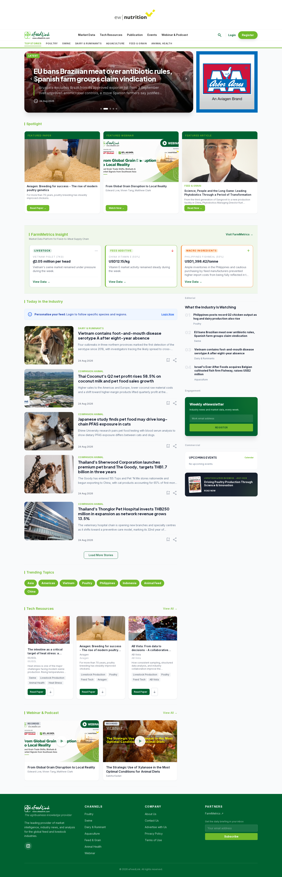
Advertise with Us (156, 827)
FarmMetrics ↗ (214, 813)
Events (152, 34)
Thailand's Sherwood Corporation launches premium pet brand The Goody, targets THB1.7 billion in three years (122, 467)
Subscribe (231, 836)
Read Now (209, 491)
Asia (30, 583)
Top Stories (32, 43)
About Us (150, 814)
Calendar (249, 457)
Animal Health (161, 43)
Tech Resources (111, 34)
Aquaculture (115, 43)
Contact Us (152, 820)
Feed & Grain (138, 43)
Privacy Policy (154, 833)
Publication (135, 34)
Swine (66, 43)
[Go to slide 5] (116, 109)
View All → (170, 608)
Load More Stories (101, 555)
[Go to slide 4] (113, 109)
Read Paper (36, 691)
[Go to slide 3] (110, 109)
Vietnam (68, 583)
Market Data (86, 34)
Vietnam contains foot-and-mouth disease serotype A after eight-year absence (119, 335)
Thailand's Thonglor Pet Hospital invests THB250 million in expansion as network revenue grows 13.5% (123, 513)
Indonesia (129, 583)
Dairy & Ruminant (95, 827)
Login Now (167, 314)
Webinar (90, 853)
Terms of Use (153, 840)
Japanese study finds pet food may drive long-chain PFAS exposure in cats (122, 421)
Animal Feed (152, 583)
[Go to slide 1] (101, 109)
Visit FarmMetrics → (239, 234)
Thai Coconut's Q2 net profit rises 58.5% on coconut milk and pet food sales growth (119, 378)
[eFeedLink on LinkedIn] (28, 846)
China (31, 591)
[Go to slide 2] (105, 109)
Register (248, 35)
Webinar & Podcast (175, 34)
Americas (48, 583)
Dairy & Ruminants (88, 43)
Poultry (52, 43)
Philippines (107, 583)
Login (232, 35)
